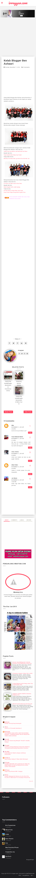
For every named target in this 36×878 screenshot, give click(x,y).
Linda (7, 834)
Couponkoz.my (10, 852)
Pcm (24, 192)
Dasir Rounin (9, 838)
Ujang (18, 187)
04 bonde (7, 731)
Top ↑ (32, 875)
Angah (8, 187)
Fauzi (5, 192)
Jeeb (15, 187)
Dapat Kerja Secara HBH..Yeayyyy (13, 771)
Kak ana (7, 722)
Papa (11, 192)
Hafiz (12, 187)
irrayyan (21, 350)
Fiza (8, 151)
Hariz (8, 192)
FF (4, 183)
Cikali (13, 190)
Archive (29, 520)
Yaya (5, 155)
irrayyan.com (18, 3)
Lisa (16, 151)
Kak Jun (27, 158)
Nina (11, 158)
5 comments (26, 67)
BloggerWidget (30, 859)
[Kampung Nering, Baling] (19, 375)
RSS (20, 875)
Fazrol (15, 183)
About (7, 520)
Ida (24, 158)
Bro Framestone (10, 825)
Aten (11, 155)
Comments (14, 520)
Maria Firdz (9, 829)
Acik (22, 190)
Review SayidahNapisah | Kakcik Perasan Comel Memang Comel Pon (22, 663)
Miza (13, 151)
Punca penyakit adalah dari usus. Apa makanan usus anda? (19, 197)
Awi (7, 190)
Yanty (5, 151)
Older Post (28, 412)
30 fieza (7, 770)
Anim (19, 158)
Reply (30, 432)
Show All (31, 781)
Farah (20, 155)
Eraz (18, 183)
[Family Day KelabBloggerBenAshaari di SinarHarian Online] (8, 375)
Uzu (11, 151)
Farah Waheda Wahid (17, 436)
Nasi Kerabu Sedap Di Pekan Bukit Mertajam (16, 759)
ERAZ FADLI (14, 465)
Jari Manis (14, 478)
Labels (22, 520)
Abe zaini (17, 190)
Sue (17, 155)
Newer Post (8, 412)
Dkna (26, 151)
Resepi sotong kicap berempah (13, 723)
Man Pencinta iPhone (12, 847)
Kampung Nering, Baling (19, 383)
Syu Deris (8, 856)
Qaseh (8, 155)
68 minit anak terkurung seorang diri (22, 703)
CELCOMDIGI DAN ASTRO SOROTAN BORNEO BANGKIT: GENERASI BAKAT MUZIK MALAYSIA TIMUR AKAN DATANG (17, 734)
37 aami (7, 745)
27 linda (7, 762)
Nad (19, 151)
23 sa (6, 727)
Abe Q (9, 190)
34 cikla (7, 751)
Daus (6, 183)
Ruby (14, 155)
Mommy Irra (7, 158)
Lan (9, 183)
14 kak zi (7, 757)
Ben (12, 183)
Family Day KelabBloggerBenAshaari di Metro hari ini (19, 400)
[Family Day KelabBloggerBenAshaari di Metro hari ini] (19, 390)
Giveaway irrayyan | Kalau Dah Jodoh (22, 673)
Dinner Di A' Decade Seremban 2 (13, 728)
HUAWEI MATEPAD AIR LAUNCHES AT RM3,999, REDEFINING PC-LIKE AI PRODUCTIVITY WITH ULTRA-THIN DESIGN (17, 765)
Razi (21, 183)
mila (12, 425)
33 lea (6, 774)
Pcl (4, 190)
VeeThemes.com (30, 873)
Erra (22, 158)
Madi (5, 187)
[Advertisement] (18, 37)
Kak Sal (22, 151)
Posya (14, 192)
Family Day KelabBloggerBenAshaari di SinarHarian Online (8, 386)
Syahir (21, 192)
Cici (6, 843)
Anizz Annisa (15, 451)
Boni (18, 192)
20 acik (7, 739)
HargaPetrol (25, 875)
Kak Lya (15, 158)
